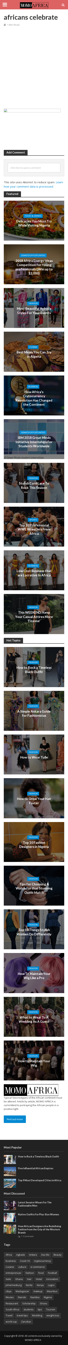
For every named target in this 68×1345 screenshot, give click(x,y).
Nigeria (48, 1297)
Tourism (50, 1309)
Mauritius (52, 1291)
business (11, 1261)
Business (33, 386)
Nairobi (22, 1297)
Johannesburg (14, 1285)
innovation (52, 1279)
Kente (29, 1285)
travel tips (22, 1315)
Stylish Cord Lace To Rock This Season (34, 486)
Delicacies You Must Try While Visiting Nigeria (34, 223)
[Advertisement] (34, 68)
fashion (30, 1273)
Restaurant (12, 1303)
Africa (9, 1254)
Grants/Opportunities (33, 255)
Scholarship (29, 1303)
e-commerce (38, 1267)
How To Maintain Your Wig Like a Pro (34, 976)
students (28, 1309)
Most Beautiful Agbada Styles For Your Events (34, 311)
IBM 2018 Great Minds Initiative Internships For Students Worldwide (34, 442)
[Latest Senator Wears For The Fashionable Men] (10, 1205)
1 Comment (27, 1236)
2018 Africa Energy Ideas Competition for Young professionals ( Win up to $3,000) (34, 267)
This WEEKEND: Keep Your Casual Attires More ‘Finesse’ (34, 617)
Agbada (20, 1254)
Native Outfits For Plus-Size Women (38, 1214)
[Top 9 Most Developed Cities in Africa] (10, 1183)
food (41, 1273)
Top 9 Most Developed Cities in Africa (39, 1180)
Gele (8, 1279)
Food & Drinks (33, 216)
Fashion (33, 303)
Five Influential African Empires (35, 1168)
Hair (29, 1279)
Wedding (37, 1315)
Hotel (39, 1279)
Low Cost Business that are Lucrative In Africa (34, 573)
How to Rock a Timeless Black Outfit (34, 670)
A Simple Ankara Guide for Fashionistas (34, 713)
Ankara (33, 1254)
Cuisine (33, 347)
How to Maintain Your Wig (34, 1063)
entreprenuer (13, 1273)
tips (40, 1309)
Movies (10, 1297)
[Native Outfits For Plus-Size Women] (10, 1217)
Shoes (43, 1303)
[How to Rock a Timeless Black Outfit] (10, 1159)
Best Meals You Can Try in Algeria (34, 354)
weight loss (52, 1315)
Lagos (51, 1285)
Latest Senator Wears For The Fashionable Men (35, 1204)
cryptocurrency (42, 1261)
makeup (37, 1291)
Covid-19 (25, 1261)
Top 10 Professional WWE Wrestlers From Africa (34, 529)
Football (52, 1273)
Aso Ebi (45, 1254)
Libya (8, 1291)
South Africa (12, 1309)
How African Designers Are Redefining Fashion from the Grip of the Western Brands (39, 1229)
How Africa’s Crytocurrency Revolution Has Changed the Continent (34, 398)
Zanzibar (26, 1321)
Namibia (34, 1297)
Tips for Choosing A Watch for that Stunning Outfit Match (34, 888)
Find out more (15, 1119)
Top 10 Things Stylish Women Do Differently (34, 932)
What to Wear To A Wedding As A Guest (34, 1019)
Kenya (40, 1285)
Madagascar (22, 1291)
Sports (33, 519)
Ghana (19, 1279)
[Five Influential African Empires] (10, 1171)
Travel (9, 1315)
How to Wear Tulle (34, 757)
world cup (11, 1321)
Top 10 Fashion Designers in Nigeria (34, 845)
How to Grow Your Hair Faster (34, 801)
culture (22, 1267)
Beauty (57, 1254)
